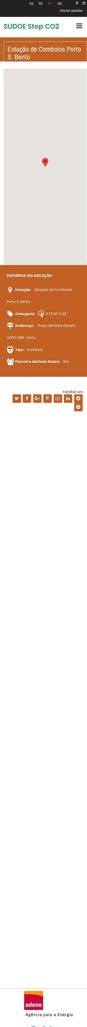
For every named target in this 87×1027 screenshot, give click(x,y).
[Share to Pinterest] (47, 398)
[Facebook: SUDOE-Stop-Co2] (77, 3)
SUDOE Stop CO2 (31, 26)
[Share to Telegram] (78, 407)
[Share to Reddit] (78, 398)
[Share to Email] (58, 398)
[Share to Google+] (37, 398)
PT (50, 3)
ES (31, 3)
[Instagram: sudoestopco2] (84, 3)
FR (41, 3)
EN (60, 3)
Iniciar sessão (71, 10)
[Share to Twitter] (17, 398)
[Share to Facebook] (27, 398)
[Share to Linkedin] (68, 398)
